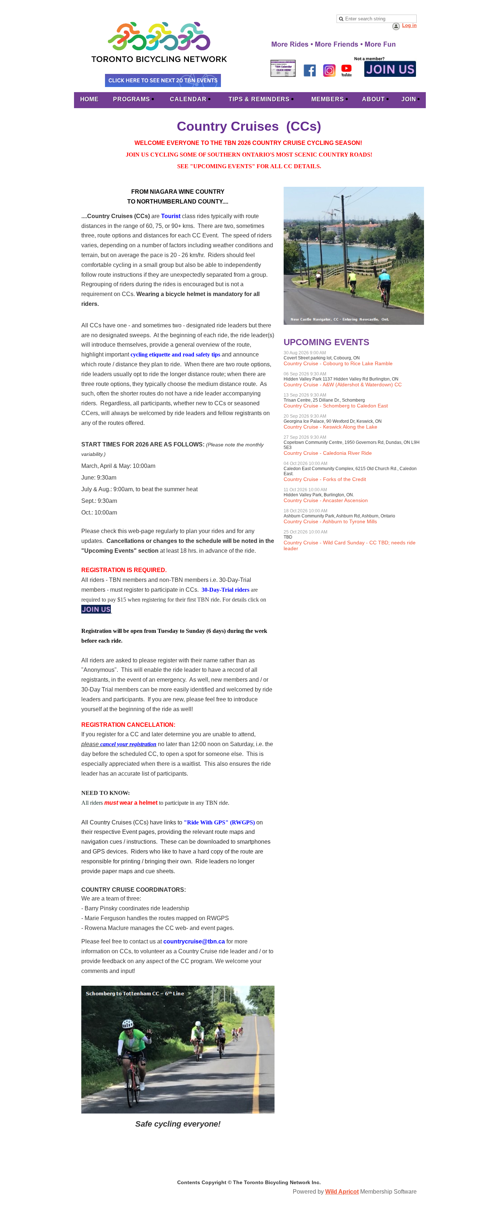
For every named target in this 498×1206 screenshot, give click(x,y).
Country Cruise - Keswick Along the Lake (330, 427)
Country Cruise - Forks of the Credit (325, 479)
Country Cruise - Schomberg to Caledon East (336, 406)
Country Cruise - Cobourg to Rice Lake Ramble (338, 363)
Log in (409, 25)
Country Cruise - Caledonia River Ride (328, 453)
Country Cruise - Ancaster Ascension (326, 500)
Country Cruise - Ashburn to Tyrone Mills (330, 521)
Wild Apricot (342, 1192)
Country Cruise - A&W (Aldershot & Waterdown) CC (343, 384)
